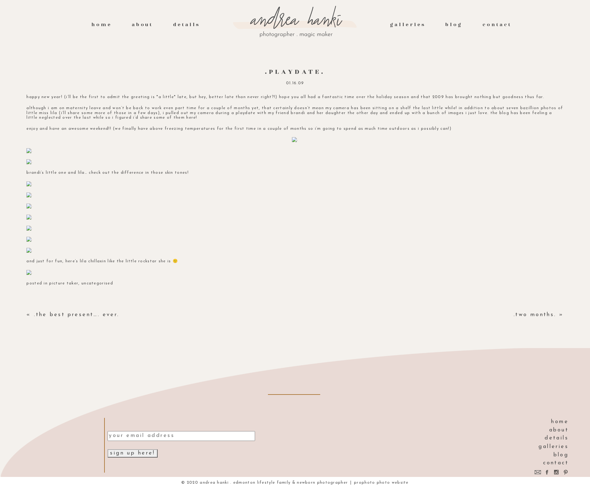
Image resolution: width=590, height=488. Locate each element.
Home (101, 24)
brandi (298, 113)
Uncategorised (97, 283)
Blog (453, 24)
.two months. (534, 315)
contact (497, 24)
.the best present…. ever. (76, 315)
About (142, 24)
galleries (407, 24)
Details (186, 24)
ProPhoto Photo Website (381, 483)
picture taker (63, 283)
